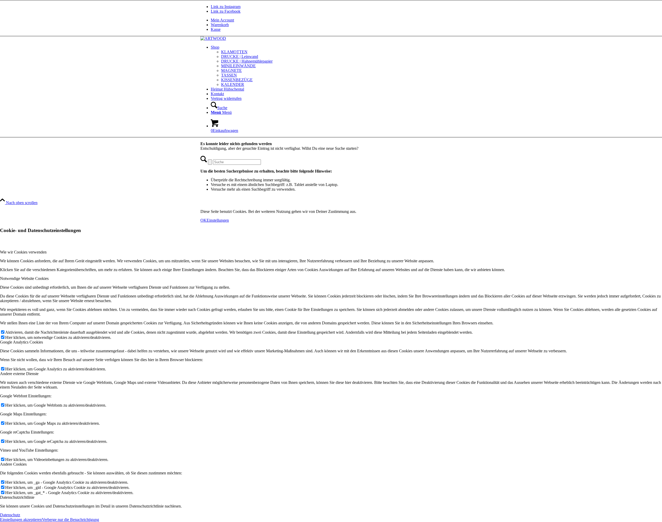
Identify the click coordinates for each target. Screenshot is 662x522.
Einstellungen (218, 220)
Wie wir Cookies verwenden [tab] (23, 252)
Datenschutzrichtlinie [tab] (17, 497)
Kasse (216, 29)
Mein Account (222, 20)
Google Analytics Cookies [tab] (21, 342)
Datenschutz (10, 515)
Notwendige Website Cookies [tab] (24, 278)
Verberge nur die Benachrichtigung (70, 519)
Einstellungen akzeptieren (21, 519)
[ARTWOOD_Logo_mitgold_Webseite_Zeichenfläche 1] (213, 38)
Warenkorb (220, 25)
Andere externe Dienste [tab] (19, 373)
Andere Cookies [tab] (13, 464)
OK (203, 220)
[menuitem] (336, 20)
